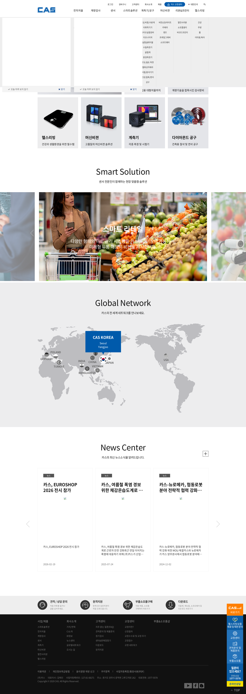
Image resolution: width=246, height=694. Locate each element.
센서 (113, 10)
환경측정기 (147, 57)
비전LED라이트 (165, 22)
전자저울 (78, 10)
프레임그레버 (165, 37)
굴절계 (147, 52)
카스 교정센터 (176, 4)
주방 (200, 27)
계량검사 (95, 10)
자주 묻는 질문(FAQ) (105, 626)
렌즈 (165, 32)
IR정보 (70, 636)
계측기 (41, 645)
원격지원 (100, 649)
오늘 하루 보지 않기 (91, 89)
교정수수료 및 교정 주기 (135, 636)
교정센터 (129, 621)
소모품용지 (182, 27)
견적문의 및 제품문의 (105, 631)
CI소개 (70, 631)
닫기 (134, 89)
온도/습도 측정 (148, 62)
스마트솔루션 (130, 10)
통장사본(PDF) (137, 671)
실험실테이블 (147, 42)
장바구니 (122, 4)
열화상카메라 (147, 67)
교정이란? (129, 626)
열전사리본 (182, 22)
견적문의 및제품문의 (235, 649)
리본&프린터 (182, 10)
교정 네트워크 (131, 645)
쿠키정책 (105, 671)
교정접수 (129, 640)
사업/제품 (43, 621)
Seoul (103, 343)
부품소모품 (235, 660)
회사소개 (148, 4)
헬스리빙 (199, 10)
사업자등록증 (122, 671)
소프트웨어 (165, 42)
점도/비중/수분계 (148, 22)
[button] (32, 233)
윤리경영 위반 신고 (85, 671)
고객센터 (135, 4)
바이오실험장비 (147, 32)
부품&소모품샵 (162, 621)
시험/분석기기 (148, 72)
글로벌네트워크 (74, 645)
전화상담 (235, 677)
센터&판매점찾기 (103, 640)
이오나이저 (147, 37)
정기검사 (100, 636)
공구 (148, 82)
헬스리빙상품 (235, 625)
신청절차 (129, 631)
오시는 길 (71, 649)
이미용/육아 (200, 37)
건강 (200, 22)
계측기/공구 (147, 10)
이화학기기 (147, 27)
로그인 (110, 4)
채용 (160, 4)
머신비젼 (165, 10)
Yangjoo (103, 347)
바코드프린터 (182, 32)
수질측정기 (147, 47)
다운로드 (100, 645)
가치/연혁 (71, 626)
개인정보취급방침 (61, 671)
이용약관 (42, 671)
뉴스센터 (71, 640)
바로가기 (235, 612)
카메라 (165, 27)
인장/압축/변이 (148, 77)
